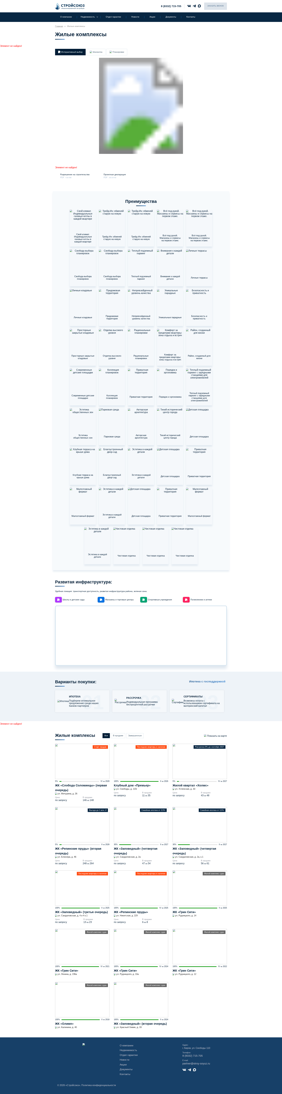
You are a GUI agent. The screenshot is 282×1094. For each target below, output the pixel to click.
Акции (152, 17)
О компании (66, 17)
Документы (171, 17)
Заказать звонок (215, 6)
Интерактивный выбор (72, 52)
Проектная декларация (115, 174)
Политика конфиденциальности (98, 1085)
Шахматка (97, 52)
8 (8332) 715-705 (171, 6)
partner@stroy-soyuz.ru (196, 1063)
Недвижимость (88, 17)
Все (106, 735)
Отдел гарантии (113, 17)
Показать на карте (217, 736)
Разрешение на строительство (75, 174)
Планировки (118, 52)
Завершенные (135, 735)
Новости (135, 17)
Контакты (190, 17)
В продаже (118, 735)
